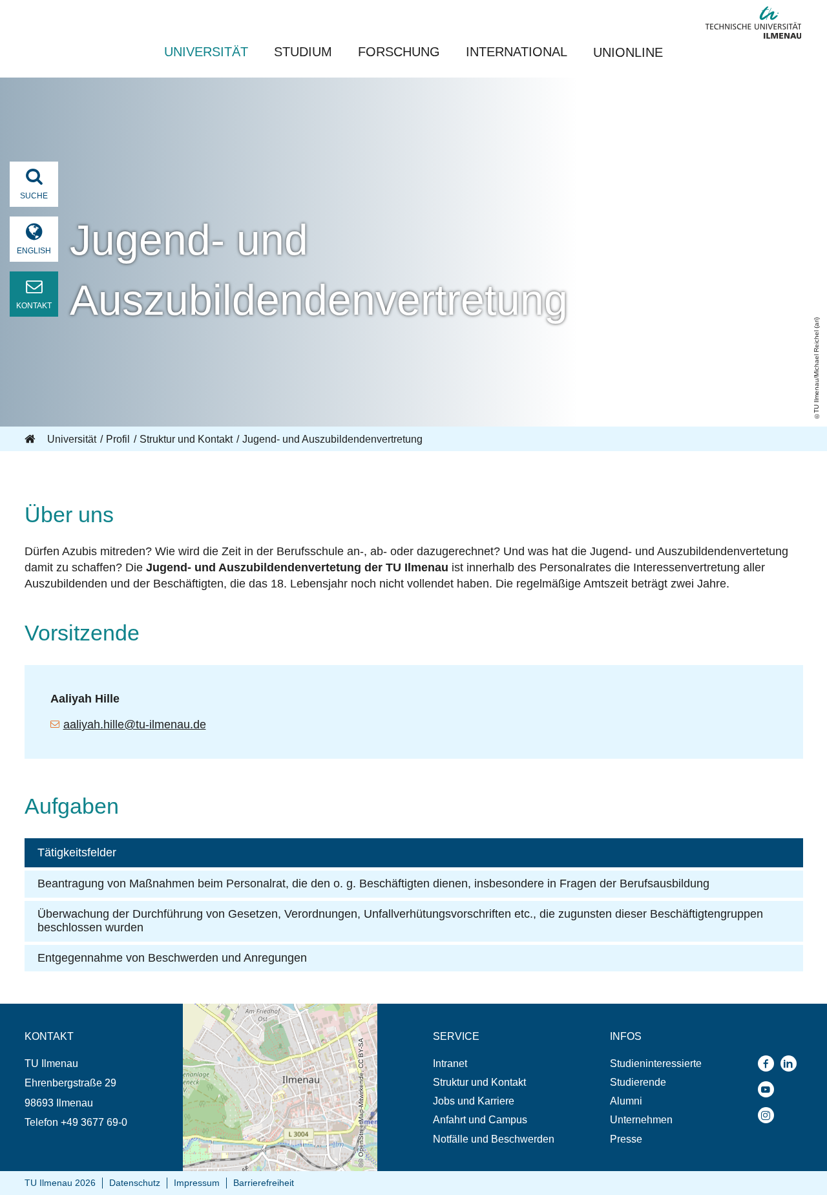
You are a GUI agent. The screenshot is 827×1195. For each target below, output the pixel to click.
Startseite (31, 439)
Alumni (626, 1100)
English (34, 250)
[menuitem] (493, 1063)
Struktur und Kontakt (186, 439)
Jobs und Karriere (473, 1100)
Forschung (399, 52)
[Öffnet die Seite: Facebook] (769, 1063)
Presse (626, 1139)
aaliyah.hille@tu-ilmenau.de (134, 724)
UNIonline (628, 52)
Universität (206, 52)
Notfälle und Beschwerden (493, 1139)
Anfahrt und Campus (480, 1119)
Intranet (450, 1063)
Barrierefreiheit (263, 1183)
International (516, 52)
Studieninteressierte (656, 1063)
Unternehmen (641, 1119)
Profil (118, 439)
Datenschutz (134, 1183)
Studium (303, 52)
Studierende (638, 1082)
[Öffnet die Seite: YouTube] (769, 1089)
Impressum (197, 1183)
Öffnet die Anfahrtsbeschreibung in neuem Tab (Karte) (279, 1016)
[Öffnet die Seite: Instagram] (769, 1115)
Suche (34, 195)
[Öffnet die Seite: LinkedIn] (791, 1063)
